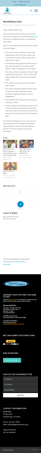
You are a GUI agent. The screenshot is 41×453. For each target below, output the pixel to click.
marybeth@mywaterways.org (18, 424)
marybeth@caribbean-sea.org (13, 324)
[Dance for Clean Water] (10, 166)
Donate (14, 1)
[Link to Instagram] (33, 449)
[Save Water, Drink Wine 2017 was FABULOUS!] (26, 144)
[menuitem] (14, 1)
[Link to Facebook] (30, 449)
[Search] (30, 10)
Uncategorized (19, 25)
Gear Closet (13, 299)
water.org (33, 36)
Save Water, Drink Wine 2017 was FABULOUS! (25, 151)
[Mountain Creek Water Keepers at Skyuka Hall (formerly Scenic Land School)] (10, 144)
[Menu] (35, 10)
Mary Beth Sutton (31, 25)
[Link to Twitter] (36, 449)
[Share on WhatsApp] (20, 192)
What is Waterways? (20, 4)
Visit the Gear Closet (24, 1)
